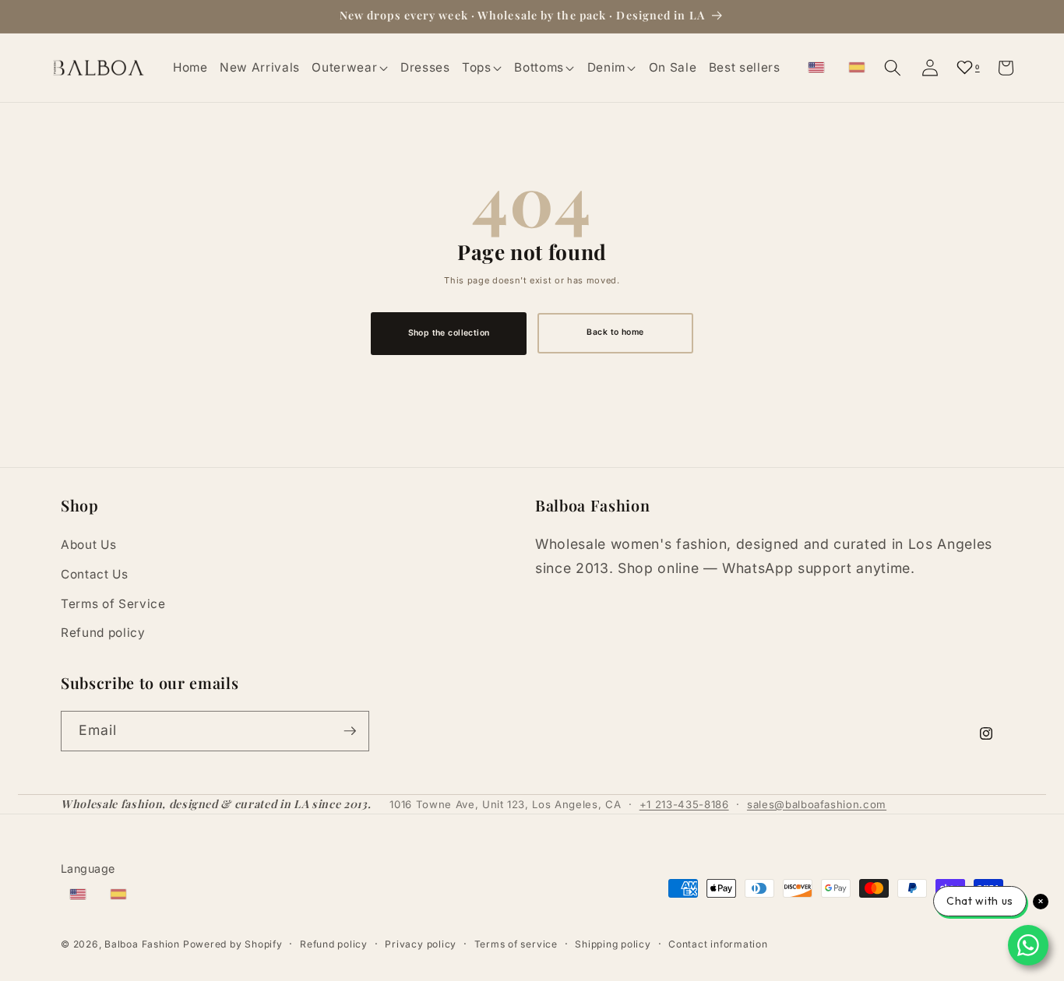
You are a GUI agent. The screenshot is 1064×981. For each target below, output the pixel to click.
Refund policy (103, 632)
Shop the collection (449, 333)
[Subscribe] (349, 731)
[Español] (857, 68)
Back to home (615, 332)
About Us (88, 544)
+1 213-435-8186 (684, 804)
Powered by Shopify (233, 944)
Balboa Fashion (142, 944)
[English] (816, 68)
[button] (350, 68)
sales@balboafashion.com (816, 804)
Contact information (718, 944)
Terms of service (516, 944)
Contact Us (95, 574)
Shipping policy (613, 944)
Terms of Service (113, 603)
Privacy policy (420, 944)
